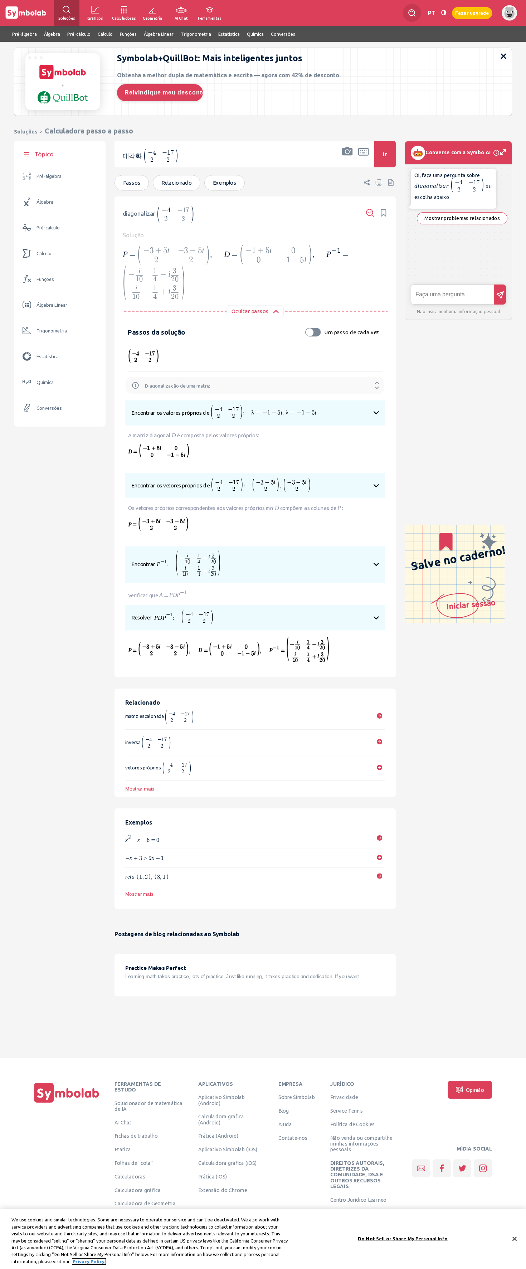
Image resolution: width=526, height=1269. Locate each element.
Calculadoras (130, 1177)
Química (45, 382)
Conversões (49, 408)
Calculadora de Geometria (145, 1203)
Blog (283, 1111)
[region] (263, 1239)
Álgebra (44, 202)
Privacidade (344, 1097)
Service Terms (346, 1111)
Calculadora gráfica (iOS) (227, 1163)
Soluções (25, 131)
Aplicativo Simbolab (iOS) (228, 1149)
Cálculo (44, 253)
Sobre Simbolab (296, 1097)
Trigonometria (51, 331)
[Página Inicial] (66, 1102)
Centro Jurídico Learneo (358, 1199)
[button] (347, 159)
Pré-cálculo (48, 227)
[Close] (514, 1238)
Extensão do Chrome (222, 1190)
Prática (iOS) (212, 1177)
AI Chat (123, 1122)
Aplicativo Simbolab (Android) (221, 1100)
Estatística (47, 356)
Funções (45, 279)
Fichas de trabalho (136, 1136)
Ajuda (285, 1124)
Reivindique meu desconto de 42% (164, 92)
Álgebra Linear (51, 305)
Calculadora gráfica (138, 1190)
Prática (123, 1149)
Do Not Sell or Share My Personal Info (403, 1238)
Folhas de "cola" (134, 1163)
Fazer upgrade (472, 12)
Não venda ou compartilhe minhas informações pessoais (361, 1144)
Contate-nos (293, 1138)
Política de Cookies (352, 1124)
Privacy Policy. (89, 1261)
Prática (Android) (218, 1136)
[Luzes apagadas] (443, 13)
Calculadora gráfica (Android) (221, 1119)
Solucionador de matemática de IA (148, 1106)
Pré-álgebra (49, 176)
